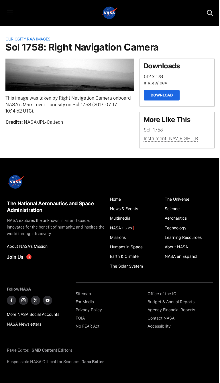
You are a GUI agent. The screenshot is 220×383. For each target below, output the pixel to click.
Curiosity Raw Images (27, 38)
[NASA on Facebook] (11, 300)
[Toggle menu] (9, 13)
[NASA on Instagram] (23, 300)
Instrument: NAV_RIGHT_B (171, 138)
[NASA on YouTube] (47, 300)
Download (162, 95)
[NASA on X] (35, 300)
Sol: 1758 (153, 130)
